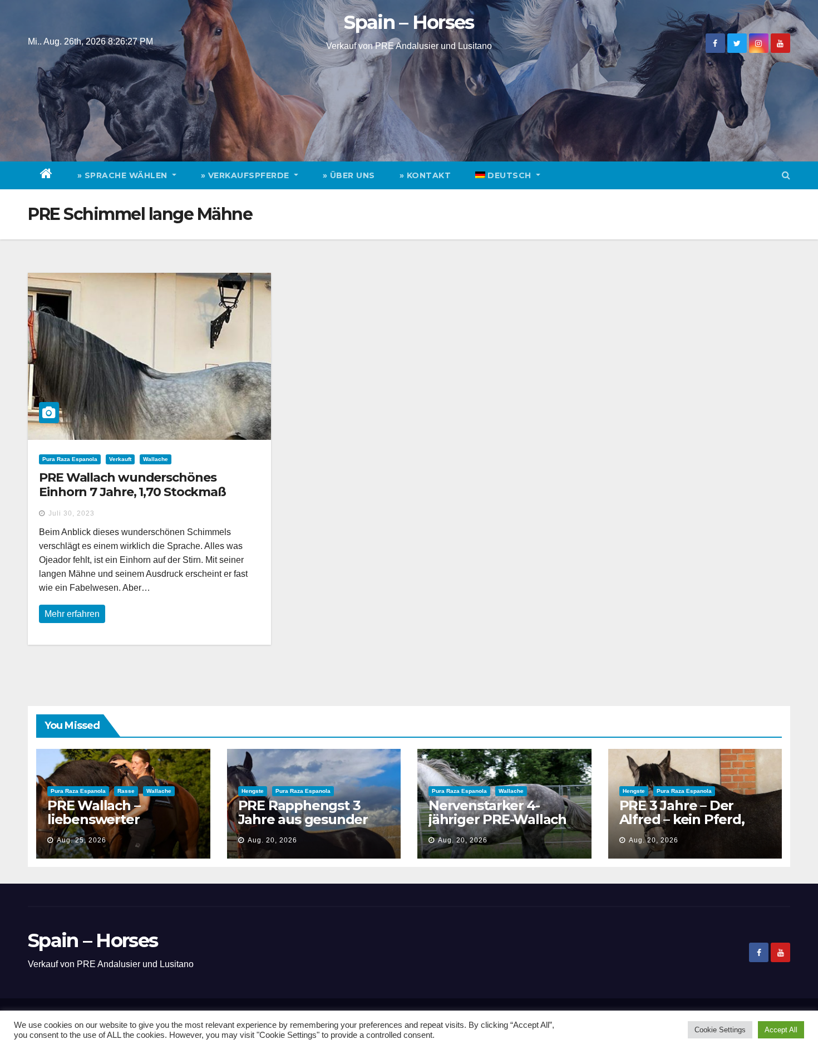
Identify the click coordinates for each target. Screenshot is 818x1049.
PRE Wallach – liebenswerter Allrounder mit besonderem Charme (117, 826)
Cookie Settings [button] (720, 1030)
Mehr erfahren (72, 614)
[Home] (46, 175)
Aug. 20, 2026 (272, 840)
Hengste (253, 791)
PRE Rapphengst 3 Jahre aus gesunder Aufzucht (303, 819)
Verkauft (120, 459)
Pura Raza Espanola (69, 459)
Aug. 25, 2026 (81, 840)
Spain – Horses (409, 22)
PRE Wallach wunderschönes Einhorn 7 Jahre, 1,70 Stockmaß (132, 484)
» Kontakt (425, 175)
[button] (786, 175)
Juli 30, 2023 (71, 513)
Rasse (126, 791)
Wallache (155, 459)
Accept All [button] (781, 1030)
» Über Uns (349, 175)
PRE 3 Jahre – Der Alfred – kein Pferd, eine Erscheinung (682, 819)
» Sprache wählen (123, 175)
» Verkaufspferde (246, 175)
